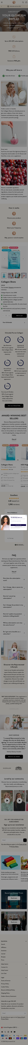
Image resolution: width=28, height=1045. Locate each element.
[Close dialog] (26, 515)
